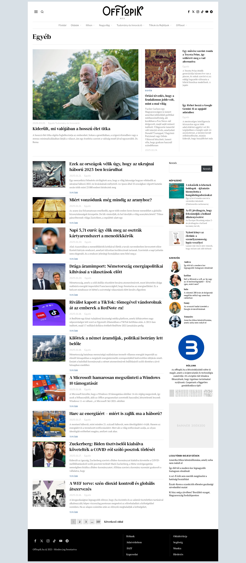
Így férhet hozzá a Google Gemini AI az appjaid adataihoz (197, 108)
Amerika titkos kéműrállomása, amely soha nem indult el (198, 321)
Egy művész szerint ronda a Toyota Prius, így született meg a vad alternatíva (198, 56)
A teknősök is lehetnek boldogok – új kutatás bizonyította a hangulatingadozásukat (199, 190)
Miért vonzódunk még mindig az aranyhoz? (110, 200)
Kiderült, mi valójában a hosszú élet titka (71, 129)
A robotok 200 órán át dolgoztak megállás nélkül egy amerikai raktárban (198, 295)
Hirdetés (178, 554)
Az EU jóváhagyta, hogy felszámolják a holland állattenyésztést (199, 214)
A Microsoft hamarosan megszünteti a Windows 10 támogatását (114, 380)
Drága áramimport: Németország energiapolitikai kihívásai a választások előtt (116, 269)
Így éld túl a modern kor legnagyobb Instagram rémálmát (198, 266)
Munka (177, 548)
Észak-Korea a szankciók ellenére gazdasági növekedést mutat (191, 486)
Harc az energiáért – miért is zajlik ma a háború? (115, 413)
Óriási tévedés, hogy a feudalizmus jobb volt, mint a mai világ (159, 100)
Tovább (73, 192)
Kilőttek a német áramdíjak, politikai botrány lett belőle (116, 341)
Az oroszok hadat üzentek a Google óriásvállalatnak (196, 307)
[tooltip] (189, 12)
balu (186, 289)
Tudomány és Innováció (67, 123)
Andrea (187, 262)
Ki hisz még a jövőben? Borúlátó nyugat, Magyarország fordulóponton (189, 494)
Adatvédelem (134, 542)
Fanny (187, 303)
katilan (187, 275)
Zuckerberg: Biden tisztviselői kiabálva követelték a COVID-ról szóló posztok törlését (112, 446)
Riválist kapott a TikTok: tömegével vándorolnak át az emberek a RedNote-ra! (115, 305)
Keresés (173, 162)
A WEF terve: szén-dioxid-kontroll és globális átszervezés (112, 486)
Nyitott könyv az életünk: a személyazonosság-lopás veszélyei (197, 237)
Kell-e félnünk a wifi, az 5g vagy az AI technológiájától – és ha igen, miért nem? (198, 282)
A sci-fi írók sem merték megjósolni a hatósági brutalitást (188, 477)
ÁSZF (129, 548)
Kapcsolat (132, 554)
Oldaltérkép (180, 536)
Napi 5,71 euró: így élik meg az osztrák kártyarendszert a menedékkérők (105, 233)
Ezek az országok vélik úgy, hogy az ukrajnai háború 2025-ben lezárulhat (111, 166)
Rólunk (130, 536)
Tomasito (188, 316)
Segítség (178, 542)
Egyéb (51, 123)
